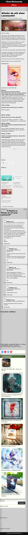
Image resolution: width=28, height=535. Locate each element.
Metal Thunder (3, 517)
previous (4, 209)
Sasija (25, 44)
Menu (14, 5)
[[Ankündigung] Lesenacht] (6, 178)
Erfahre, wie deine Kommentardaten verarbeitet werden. (11, 346)
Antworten (7, 243)
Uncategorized (10, 206)
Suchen (2, 501)
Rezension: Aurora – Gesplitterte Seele (11, 470)
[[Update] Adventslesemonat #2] (6, 192)
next (25, 209)
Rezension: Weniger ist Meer (8, 446)
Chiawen (20, 18)
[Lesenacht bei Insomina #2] (18, 178)
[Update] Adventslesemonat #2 (6, 197)
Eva (20, 44)
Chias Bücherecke (14, 2)
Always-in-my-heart (5, 528)
